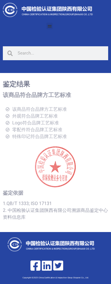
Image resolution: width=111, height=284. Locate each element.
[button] (49, 26)
